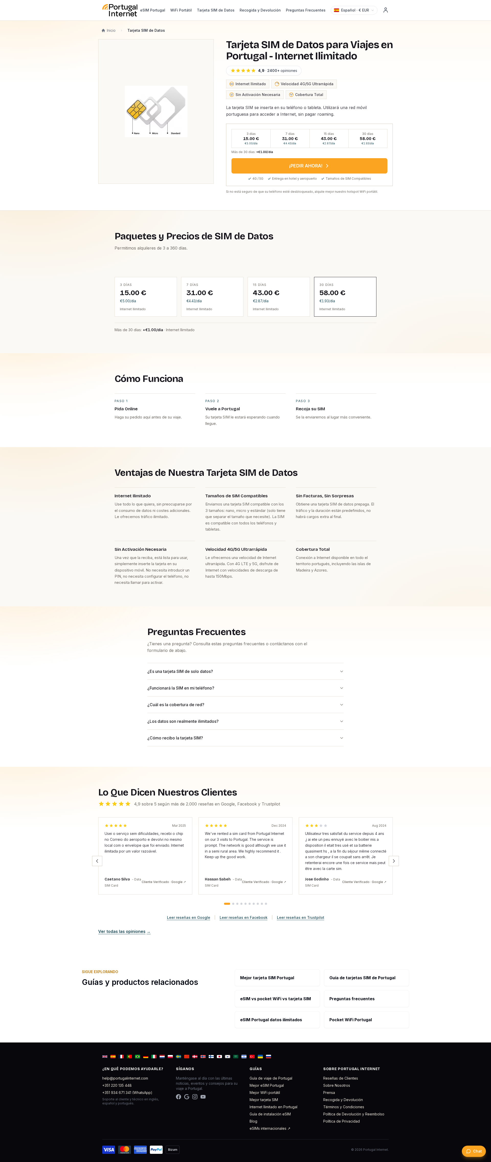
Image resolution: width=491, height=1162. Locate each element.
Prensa (329, 1092)
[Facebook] (178, 1096)
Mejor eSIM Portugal (267, 1085)
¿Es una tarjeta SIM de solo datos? (180, 671)
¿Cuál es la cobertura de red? (175, 704)
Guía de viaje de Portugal (271, 1078)
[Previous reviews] (97, 861)
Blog (253, 1121)
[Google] (186, 1096)
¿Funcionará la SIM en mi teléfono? (180, 688)
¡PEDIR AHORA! (305, 165)
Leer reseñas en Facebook (243, 917)
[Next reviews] (394, 861)
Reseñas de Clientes (340, 1078)
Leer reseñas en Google (188, 917)
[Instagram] (194, 1096)
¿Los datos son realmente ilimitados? (183, 721)
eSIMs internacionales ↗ (270, 1128)
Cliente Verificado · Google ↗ (164, 882)
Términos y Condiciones (343, 1107)
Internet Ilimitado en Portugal (273, 1107)
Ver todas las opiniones (124, 931)
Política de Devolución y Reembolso (353, 1114)
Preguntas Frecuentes (306, 10)
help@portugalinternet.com (125, 1078)
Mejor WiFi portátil (265, 1092)
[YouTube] (203, 1096)
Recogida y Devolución (260, 10)
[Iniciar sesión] (386, 10)
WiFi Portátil (181, 10)
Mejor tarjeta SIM (264, 1100)
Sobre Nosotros (336, 1085)
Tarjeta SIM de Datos (216, 10)
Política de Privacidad (341, 1121)
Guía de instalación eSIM (270, 1114)
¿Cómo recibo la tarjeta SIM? (175, 737)
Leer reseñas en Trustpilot (300, 917)
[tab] (227, 904)
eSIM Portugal (152, 10)
